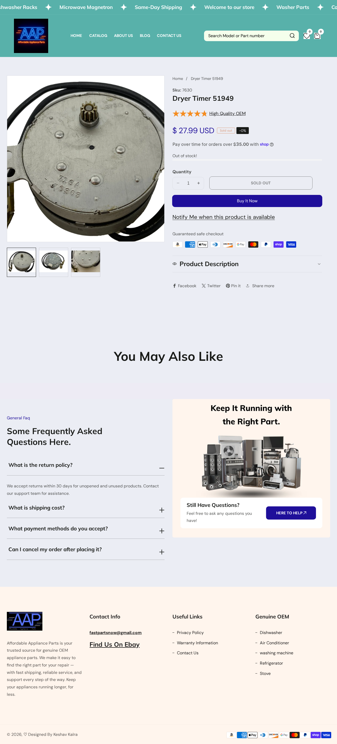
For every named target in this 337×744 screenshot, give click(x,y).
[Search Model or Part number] (292, 36)
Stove (265, 673)
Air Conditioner (274, 643)
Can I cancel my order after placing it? (55, 549)
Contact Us (169, 35)
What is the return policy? (40, 465)
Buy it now (247, 200)
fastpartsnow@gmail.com (116, 632)
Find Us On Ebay (115, 644)
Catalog (98, 35)
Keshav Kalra (65, 734)
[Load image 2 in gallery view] (53, 262)
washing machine (276, 653)
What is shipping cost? (36, 507)
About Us (123, 35)
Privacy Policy (190, 632)
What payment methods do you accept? (58, 528)
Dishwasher (270, 632)
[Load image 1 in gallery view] (21, 262)
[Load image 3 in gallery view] (85, 262)
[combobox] (251, 36)
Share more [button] (263, 285)
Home (76, 35)
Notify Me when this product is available (223, 216)
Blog (145, 35)
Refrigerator (271, 663)
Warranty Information (197, 643)
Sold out (261, 182)
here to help (289, 513)
